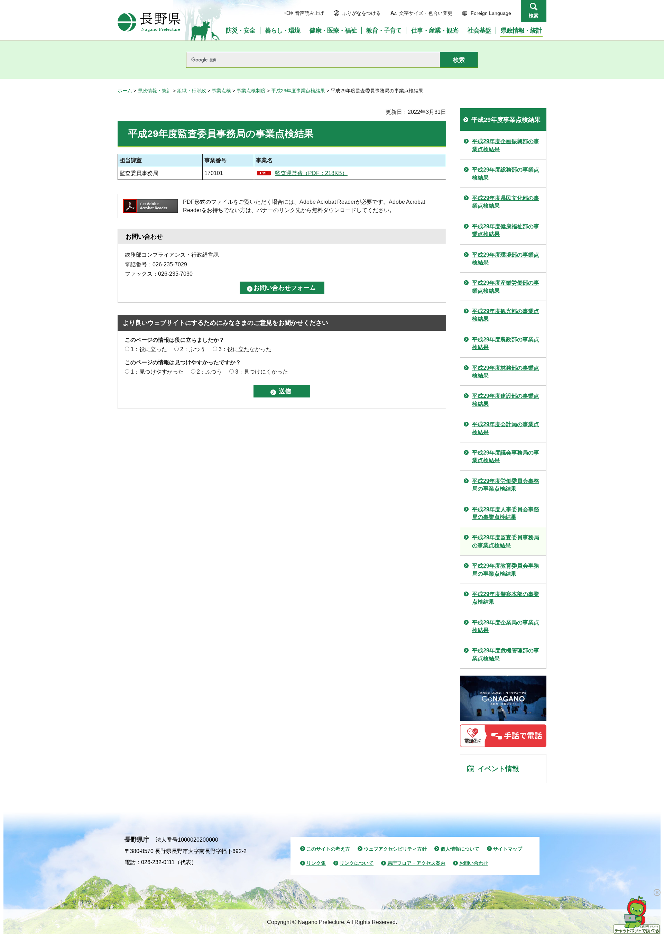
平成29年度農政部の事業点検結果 (505, 343)
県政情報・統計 (155, 90)
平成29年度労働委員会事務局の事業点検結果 (505, 485)
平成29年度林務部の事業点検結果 (505, 371)
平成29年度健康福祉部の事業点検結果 (505, 230)
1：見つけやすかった (157, 372)
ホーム (125, 90)
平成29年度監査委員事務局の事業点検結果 (505, 541)
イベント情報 (498, 768)
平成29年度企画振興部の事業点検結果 (505, 145)
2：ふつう (192, 349)
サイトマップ (507, 849)
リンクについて (357, 863)
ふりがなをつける (361, 13)
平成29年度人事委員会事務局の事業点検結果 (505, 513)
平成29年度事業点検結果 (298, 90)
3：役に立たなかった (245, 349)
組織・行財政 (191, 90)
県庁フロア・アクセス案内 (416, 863)
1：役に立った (149, 349)
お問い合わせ (473, 863)
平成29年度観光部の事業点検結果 (505, 315)
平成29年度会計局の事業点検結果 (505, 428)
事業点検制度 (251, 90)
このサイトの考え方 (328, 849)
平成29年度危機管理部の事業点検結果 (505, 654)
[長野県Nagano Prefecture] (149, 22)
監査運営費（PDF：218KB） (311, 173)
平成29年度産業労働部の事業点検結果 (505, 286)
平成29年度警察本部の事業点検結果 (505, 598)
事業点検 (221, 90)
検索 (533, 15)
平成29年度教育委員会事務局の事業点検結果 (505, 569)
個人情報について (460, 849)
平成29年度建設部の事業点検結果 (505, 399)
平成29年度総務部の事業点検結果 (505, 173)
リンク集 (316, 863)
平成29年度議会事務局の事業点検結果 (505, 456)
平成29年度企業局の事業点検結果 (505, 626)
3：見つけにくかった (261, 372)
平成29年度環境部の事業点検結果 (505, 258)
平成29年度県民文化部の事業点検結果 (505, 202)
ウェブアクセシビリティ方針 (395, 849)
